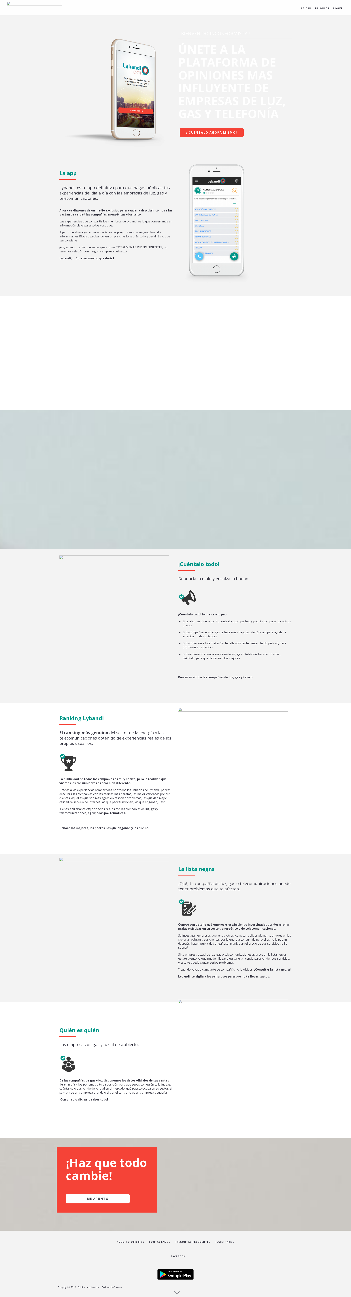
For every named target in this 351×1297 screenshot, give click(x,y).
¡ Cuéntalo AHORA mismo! (211, 133)
